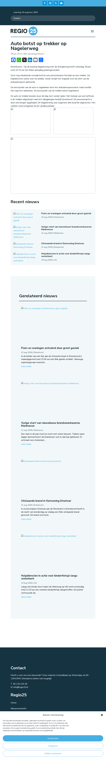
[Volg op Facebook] (45, 3)
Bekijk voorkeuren (53, 753)
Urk (55, 260)
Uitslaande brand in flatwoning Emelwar (62, 243)
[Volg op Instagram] (50, 3)
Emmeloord (59, 217)
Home (14, 702)
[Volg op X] (56, 3)
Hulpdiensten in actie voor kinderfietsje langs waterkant (65, 255)
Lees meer (26, 366)
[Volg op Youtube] (61, 3)
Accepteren (53, 738)
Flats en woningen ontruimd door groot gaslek (66, 213)
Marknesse (58, 233)
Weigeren (53, 746)
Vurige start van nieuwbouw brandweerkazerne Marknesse (66, 228)
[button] (101, 715)
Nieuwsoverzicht (18, 708)
